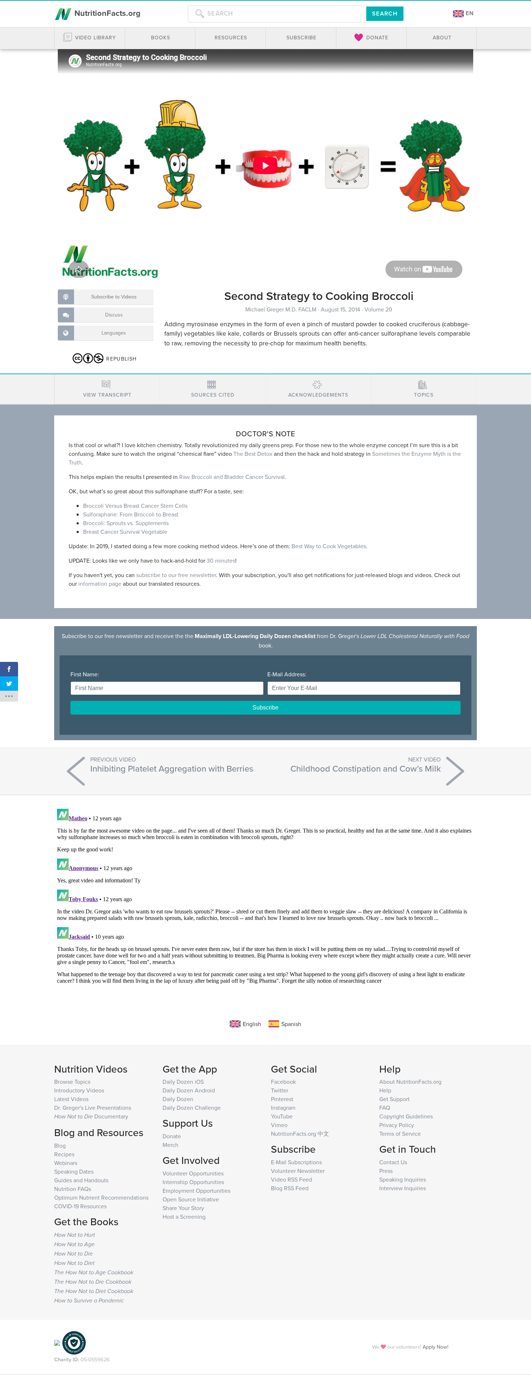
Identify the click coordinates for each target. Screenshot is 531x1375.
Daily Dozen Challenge (192, 1108)
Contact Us (393, 1162)
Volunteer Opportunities (193, 1173)
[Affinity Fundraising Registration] (74, 1342)
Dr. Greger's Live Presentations (92, 1108)
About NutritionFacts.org (410, 1082)
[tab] (107, 389)
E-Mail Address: (288, 674)
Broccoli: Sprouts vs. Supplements (126, 523)
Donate (172, 1136)
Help (385, 1090)
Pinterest (282, 1099)
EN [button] (469, 13)
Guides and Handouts (81, 1180)
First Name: (86, 674)
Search (385, 13)
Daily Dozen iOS (183, 1082)
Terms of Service (400, 1134)
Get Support (394, 1099)
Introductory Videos (79, 1090)
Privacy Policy (396, 1125)
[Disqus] (265, 896)
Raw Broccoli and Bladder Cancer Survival (232, 477)
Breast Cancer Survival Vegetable (125, 532)
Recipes (64, 1154)
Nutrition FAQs (72, 1189)
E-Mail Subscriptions (296, 1162)
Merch (170, 1145)
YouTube (282, 1116)
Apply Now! (435, 1346)
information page (99, 584)
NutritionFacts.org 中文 (300, 1134)
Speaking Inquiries (402, 1179)
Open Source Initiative (191, 1199)
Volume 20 (378, 309)
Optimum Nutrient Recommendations (101, 1197)
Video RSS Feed (291, 1179)
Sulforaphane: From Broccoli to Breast (130, 514)
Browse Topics (72, 1082)
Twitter (279, 1090)
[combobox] (277, 14)
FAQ (384, 1108)
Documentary (91, 1116)
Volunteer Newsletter (298, 1171)
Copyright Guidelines (406, 1116)
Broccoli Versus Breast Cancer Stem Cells (135, 506)
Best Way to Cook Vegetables (329, 546)
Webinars (65, 1163)
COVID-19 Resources (80, 1206)
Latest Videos (71, 1099)
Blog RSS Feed (289, 1188)
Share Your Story (183, 1208)
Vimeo (279, 1125)
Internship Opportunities (193, 1182)
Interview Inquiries (402, 1188)
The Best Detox (252, 454)
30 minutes (221, 560)
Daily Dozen (178, 1099)
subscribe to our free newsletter (176, 575)
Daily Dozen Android (189, 1090)
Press (386, 1171)
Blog (60, 1145)
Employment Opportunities (196, 1191)
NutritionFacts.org (106, 13)
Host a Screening (184, 1217)
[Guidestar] (57, 1342)
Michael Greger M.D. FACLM (281, 309)
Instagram (283, 1108)
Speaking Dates (74, 1171)
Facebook (283, 1082)
